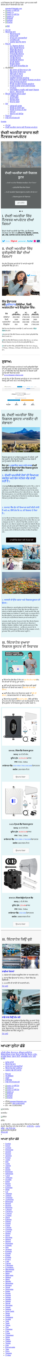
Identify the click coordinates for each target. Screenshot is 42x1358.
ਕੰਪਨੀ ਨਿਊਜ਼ (14, 98)
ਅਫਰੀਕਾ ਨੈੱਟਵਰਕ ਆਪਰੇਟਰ (19, 78)
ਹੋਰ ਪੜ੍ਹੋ (5, 986)
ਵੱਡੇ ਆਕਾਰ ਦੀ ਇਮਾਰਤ (18, 72)
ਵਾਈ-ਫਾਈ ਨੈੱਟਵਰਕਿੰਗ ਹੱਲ (19, 66)
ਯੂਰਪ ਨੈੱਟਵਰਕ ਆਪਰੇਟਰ (18, 82)
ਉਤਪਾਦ (8, 44)
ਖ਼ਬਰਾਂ (7, 1078)
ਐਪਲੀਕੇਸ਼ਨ (9, 1076)
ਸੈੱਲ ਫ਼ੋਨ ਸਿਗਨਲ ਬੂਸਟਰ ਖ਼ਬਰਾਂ (15, 94)
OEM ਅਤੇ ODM (16, 106)
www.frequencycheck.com (13, 375)
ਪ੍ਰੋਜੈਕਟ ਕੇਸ (14, 96)
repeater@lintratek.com (13, 8)
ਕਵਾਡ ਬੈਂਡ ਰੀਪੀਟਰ (16, 56)
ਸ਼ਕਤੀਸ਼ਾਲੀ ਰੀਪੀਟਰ (17, 60)
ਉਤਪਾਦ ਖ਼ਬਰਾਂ (15, 102)
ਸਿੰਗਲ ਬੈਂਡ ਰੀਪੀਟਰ (16, 50)
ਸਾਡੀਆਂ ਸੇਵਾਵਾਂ (8, 971)
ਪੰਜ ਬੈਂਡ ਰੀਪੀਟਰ (15, 58)
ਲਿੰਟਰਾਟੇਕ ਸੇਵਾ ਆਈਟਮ (13, 1068)
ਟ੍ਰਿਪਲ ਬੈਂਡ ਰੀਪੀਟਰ (17, 54)
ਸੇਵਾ (6, 104)
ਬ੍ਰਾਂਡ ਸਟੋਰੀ (14, 36)
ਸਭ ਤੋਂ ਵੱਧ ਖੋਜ (10, 1128)
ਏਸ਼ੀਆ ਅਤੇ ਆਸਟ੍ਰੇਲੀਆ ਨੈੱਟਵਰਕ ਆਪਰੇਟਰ (25, 80)
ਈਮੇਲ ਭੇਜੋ (4, 1132)
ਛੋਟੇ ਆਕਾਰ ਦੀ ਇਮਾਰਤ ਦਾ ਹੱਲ (20, 70)
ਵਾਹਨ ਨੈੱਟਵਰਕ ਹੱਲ (16, 76)
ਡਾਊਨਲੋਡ (8, 1080)
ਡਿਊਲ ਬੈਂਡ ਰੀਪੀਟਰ (16, 52)
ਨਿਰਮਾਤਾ (8, 116)
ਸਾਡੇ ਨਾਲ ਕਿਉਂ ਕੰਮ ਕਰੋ (11, 1017)
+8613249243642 (18, 1103)
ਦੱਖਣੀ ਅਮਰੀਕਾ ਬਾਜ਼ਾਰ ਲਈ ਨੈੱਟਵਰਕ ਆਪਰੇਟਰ (21, 127)
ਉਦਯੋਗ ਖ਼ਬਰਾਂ (14, 100)
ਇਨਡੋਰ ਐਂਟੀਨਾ (15, 64)
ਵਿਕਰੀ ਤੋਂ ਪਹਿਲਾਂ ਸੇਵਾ (17, 108)
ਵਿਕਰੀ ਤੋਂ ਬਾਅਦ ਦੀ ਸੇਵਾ (18, 110)
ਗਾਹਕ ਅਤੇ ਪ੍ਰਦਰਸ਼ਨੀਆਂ (18, 38)
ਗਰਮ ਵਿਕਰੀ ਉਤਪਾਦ (17, 48)
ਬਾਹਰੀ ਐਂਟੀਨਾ (15, 62)
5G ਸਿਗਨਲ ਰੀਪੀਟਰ (17, 46)
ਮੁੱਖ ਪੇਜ (7, 30)
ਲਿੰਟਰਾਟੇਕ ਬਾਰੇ (10, 32)
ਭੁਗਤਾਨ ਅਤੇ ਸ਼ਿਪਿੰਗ (16, 114)
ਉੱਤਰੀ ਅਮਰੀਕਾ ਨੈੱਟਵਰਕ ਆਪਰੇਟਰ (22, 84)
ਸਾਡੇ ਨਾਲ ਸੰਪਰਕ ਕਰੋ (12, 118)
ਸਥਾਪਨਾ (13, 112)
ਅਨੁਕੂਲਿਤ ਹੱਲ (14, 40)
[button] (21, 203)
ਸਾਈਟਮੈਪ (30, 1126)
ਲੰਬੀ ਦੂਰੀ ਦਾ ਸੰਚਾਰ (16, 74)
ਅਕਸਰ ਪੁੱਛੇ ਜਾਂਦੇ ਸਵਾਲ (18, 42)
